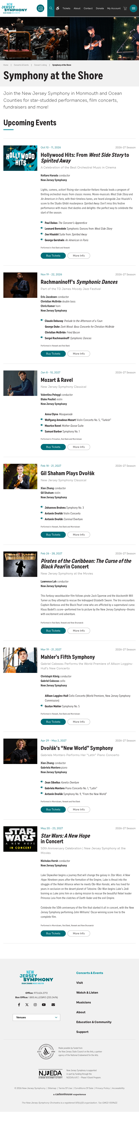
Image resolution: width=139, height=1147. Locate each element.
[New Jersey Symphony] (14, 8)
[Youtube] (44, 1004)
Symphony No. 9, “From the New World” (76, 794)
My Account (114, 8)
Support (82, 1032)
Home (5, 65)
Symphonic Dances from (78, 229)
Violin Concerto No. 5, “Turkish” (78, 420)
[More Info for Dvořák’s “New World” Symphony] (20, 751)
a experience (69, 1094)
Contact (88, 8)
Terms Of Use (65, 1088)
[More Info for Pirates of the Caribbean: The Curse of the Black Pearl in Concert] (20, 564)
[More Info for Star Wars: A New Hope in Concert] (20, 839)
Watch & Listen (87, 993)
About (77, 8)
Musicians (83, 1002)
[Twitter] (27, 1004)
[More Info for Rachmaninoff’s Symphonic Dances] (20, 285)
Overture (64, 519)
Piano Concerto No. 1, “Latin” (71, 788)
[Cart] (125, 8)
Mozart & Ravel (57, 380)
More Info (79, 256)
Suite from (66, 234)
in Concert (86, 564)
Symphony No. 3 (64, 508)
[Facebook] (19, 1004)
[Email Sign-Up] (53, 1004)
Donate (100, 8)
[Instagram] (35, 1004)
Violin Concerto (63, 513)
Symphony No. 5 (62, 706)
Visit (79, 983)
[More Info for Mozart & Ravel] (20, 383)
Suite (64, 426)
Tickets (66, 8)
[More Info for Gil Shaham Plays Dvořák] (20, 476)
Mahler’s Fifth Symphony (68, 657)
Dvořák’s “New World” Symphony (77, 748)
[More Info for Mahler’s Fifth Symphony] (20, 660)
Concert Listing (40, 65)
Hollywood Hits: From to (85, 158)
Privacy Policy (102, 1088)
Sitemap (52, 1088)
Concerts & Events (21, 65)
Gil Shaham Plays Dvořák (67, 473)
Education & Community (94, 1022)
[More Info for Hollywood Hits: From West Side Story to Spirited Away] (20, 158)
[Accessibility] (57, 8)
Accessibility (118, 1088)
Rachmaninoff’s (79, 282)
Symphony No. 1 (62, 431)
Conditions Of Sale (83, 1088)
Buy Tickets (53, 256)
